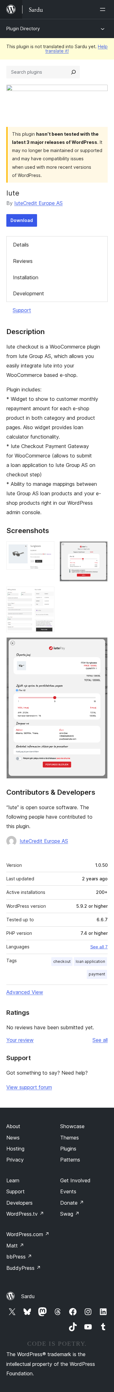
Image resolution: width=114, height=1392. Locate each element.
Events (68, 1191)
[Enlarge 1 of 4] (46, 550)
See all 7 (99, 946)
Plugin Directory (23, 28)
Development (28, 293)
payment (97, 974)
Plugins (68, 1148)
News (13, 1137)
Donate (72, 1203)
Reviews (23, 261)
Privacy (15, 1159)
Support (22, 310)
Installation (25, 277)
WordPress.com (27, 1234)
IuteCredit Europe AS (38, 203)
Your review (20, 1040)
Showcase (72, 1126)
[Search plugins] (73, 72)
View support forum (29, 1087)
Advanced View (24, 992)
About (13, 1126)
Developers (19, 1203)
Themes (69, 1137)
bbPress (19, 1256)
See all (100, 1040)
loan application (90, 961)
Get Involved (75, 1180)
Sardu (28, 1296)
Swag (69, 1214)
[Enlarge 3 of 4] (46, 595)
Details (21, 244)
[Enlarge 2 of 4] (99, 550)
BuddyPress (23, 1268)
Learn (12, 1180)
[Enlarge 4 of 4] (99, 646)
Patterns (70, 1159)
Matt (15, 1245)
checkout (62, 961)
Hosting (15, 1148)
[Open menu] (104, 9)
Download (21, 220)
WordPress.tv (25, 1214)
